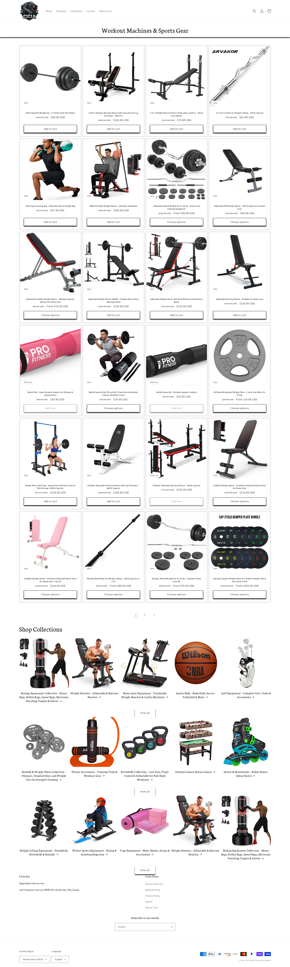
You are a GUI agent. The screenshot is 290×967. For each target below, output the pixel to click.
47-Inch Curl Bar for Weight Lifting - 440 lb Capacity (240, 112)
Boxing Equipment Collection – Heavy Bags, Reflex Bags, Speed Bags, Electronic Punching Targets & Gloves (44, 697)
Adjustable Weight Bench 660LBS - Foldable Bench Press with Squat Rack (113, 300)
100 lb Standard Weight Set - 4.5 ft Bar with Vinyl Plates (50, 112)
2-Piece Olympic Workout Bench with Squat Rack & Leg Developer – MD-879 (113, 114)
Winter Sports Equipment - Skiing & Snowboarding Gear (94, 852)
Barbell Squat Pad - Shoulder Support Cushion (176, 392)
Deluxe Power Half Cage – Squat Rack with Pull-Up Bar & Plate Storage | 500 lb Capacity (50, 487)
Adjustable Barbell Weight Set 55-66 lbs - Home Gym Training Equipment (176, 207)
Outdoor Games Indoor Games (193, 772)
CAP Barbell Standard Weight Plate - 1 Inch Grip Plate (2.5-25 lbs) (239, 393)
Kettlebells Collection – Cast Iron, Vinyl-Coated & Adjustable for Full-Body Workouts (145, 775)
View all (145, 712)
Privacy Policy (152, 895)
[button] (254, 11)
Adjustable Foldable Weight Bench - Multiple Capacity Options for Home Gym (50, 300)
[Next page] (154, 614)
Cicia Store (250, 960)
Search (149, 901)
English (58, 959)
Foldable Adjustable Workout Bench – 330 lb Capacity (177, 485)
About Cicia (151, 907)
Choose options (176, 222)
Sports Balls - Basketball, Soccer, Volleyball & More (195, 695)
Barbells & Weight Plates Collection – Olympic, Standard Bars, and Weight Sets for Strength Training (44, 775)
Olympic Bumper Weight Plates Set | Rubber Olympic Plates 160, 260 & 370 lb (239, 580)
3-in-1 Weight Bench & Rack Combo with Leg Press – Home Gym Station (176, 114)
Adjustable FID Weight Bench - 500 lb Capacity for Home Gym (239, 207)
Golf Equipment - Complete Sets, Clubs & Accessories (246, 695)
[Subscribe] (171, 927)
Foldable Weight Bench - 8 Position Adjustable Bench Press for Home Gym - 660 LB (50, 580)
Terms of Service (154, 883)
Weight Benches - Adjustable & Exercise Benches (94, 695)
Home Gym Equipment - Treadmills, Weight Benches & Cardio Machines (144, 695)
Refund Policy (152, 889)
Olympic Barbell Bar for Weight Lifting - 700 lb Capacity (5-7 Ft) (113, 580)
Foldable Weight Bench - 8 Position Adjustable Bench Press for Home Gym (239, 487)
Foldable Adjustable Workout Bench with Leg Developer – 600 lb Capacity (113, 487)
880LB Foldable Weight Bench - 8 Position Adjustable (113, 206)
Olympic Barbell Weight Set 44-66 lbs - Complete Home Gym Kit (176, 580)
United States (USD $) (33, 959)
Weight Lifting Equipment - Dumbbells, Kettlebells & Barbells (44, 852)
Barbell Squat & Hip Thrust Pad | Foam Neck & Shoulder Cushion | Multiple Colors (113, 393)
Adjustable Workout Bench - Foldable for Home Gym (239, 299)
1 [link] (136, 614)
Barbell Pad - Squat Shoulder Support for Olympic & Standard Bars (50, 393)
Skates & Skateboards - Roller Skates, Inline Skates (246, 773)
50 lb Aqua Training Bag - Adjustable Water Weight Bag (50, 206)
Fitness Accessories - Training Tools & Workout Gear (94, 773)
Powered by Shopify (263, 960)
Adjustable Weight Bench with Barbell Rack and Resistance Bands (176, 300)
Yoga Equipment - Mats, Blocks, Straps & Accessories (145, 852)
